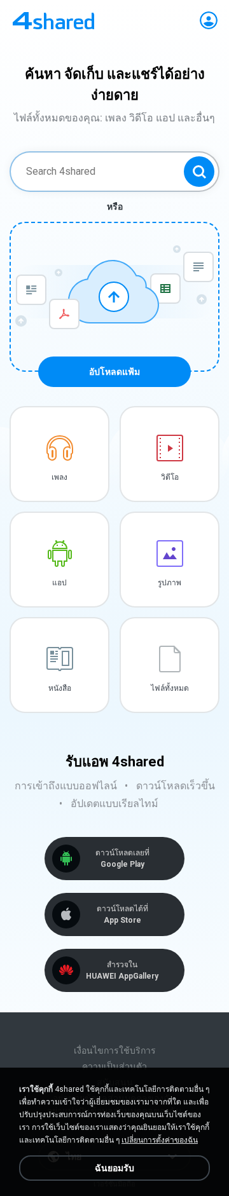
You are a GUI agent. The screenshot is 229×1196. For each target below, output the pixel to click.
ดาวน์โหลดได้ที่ (122, 914)
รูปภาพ (169, 582)
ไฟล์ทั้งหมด (170, 688)
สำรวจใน (122, 970)
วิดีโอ (170, 477)
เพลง (59, 477)
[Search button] (199, 171)
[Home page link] (53, 20)
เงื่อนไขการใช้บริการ (115, 1050)
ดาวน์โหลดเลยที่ (122, 858)
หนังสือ (59, 688)
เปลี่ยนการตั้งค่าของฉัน (159, 1140)
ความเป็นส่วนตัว (114, 1066)
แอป (59, 582)
